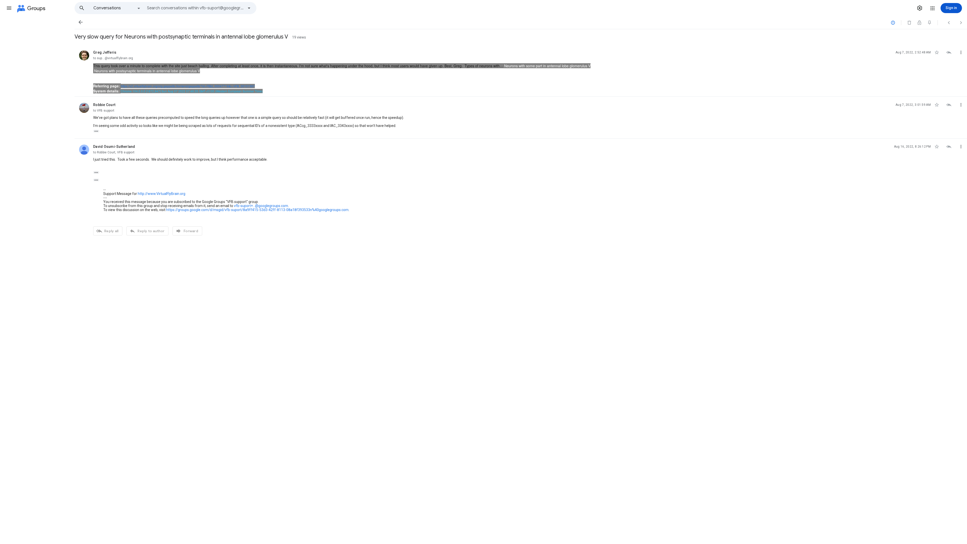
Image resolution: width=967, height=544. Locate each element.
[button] (9, 8)
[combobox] (195, 8)
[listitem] (521, 70)
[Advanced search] (249, 8)
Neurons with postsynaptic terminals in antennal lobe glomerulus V (147, 70)
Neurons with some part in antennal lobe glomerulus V (547, 65)
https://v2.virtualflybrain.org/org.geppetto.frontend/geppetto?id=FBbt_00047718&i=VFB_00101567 (188, 86)
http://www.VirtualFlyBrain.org (161, 194)
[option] (117, 8)
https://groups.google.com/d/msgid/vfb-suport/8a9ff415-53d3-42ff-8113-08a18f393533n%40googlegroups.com (257, 210)
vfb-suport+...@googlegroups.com (261, 206)
